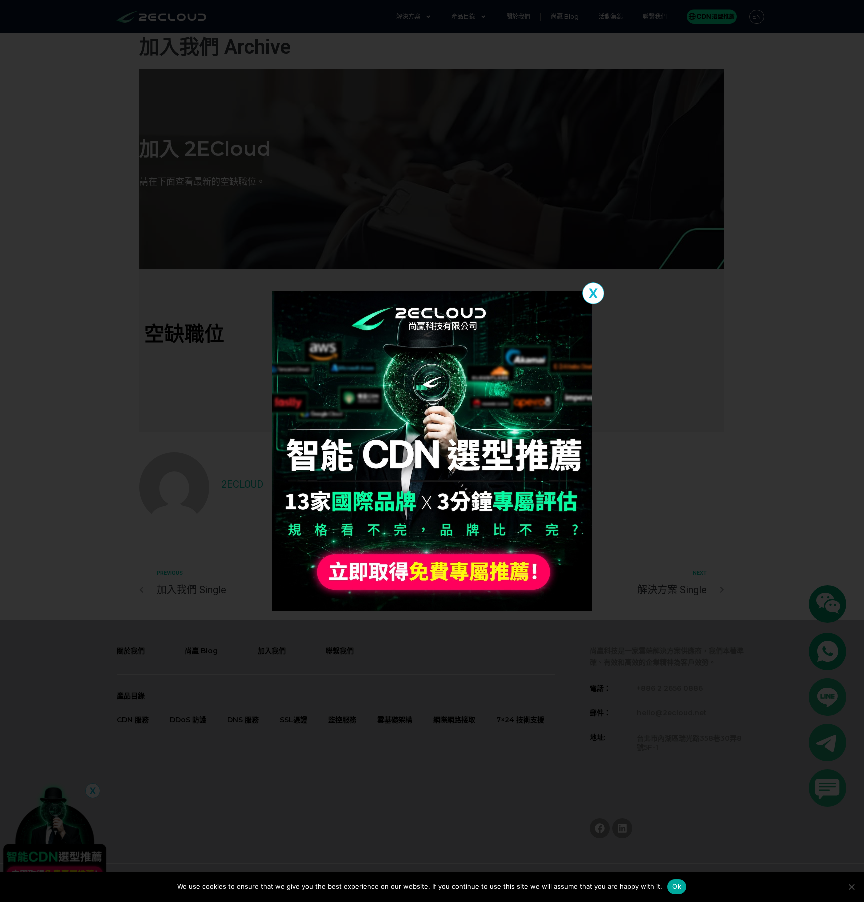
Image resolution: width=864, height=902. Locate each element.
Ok (677, 886)
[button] (593, 293)
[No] (851, 887)
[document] (432, 451)
